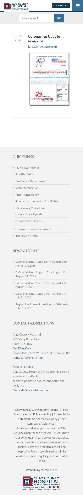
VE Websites (49, 470)
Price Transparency (27, 194)
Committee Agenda (30, 214)
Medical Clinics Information (30, 390)
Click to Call (61, 5)
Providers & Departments (30, 181)
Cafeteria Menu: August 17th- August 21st (41, 272)
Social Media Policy (44, 419)
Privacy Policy (42, 414)
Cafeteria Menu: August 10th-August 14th (41, 283)
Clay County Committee (30, 208)
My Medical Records (27, 167)
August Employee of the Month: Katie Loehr (42, 304)
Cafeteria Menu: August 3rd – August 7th (40, 293)
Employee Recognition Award (33, 229)
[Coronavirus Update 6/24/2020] (49, 79)
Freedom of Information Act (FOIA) (36, 201)
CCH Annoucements (45, 46)
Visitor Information (26, 187)
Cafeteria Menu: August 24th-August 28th (41, 261)
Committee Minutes (30, 220)
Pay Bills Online (24, 174)
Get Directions (22, 348)
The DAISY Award (26, 235)
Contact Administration (28, 357)
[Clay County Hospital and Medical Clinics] (16, 6)
